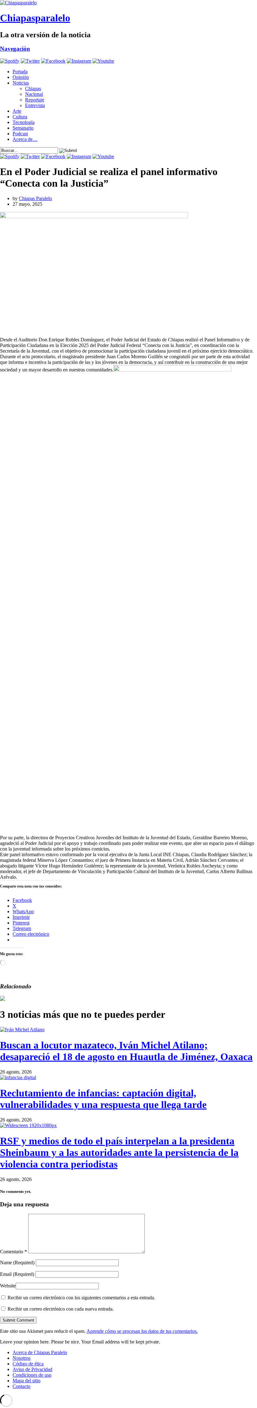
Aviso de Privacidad (32, 1369)
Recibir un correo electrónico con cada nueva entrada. (61, 1309)
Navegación (15, 48)
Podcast (20, 133)
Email (17, 1274)
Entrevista (35, 105)
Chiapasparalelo (35, 17)
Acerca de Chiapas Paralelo (40, 1352)
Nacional (34, 94)
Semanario (23, 128)
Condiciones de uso (32, 1375)
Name (17, 1262)
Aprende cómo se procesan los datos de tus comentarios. (142, 1331)
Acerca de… (25, 139)
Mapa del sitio (26, 1380)
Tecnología (23, 122)
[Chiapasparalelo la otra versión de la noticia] (128, 3)
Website (8, 1285)
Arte (17, 111)
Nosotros (21, 1358)
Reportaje (34, 99)
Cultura (20, 116)
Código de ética (28, 1363)
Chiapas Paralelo (35, 198)
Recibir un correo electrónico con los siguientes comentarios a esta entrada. (81, 1297)
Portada (20, 71)
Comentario (13, 1251)
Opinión (21, 77)
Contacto (21, 1386)
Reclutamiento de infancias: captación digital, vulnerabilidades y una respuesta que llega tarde (103, 1098)
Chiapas (33, 88)
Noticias (21, 82)
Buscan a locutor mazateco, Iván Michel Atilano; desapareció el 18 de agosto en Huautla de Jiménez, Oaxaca (126, 1050)
